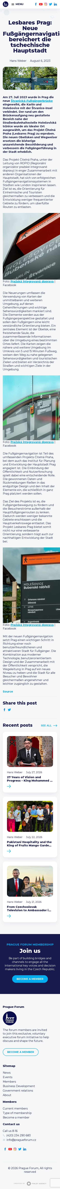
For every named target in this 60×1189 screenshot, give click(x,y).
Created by (19, 1183)
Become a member (30, 979)
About (7, 1095)
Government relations (18, 1090)
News (7, 1072)
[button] (30, 246)
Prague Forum (5, 4)
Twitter (50, 4)
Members (9, 1081)
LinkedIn (55, 4)
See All (46, 725)
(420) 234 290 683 (18, 1135)
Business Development (19, 1086)
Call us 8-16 (10, 1131)
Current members (15, 1108)
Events (7, 1077)
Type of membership (17, 1113)
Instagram (45, 4)
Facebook (36, 4)
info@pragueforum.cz (21, 1140)
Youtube (41, 4)
